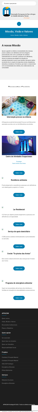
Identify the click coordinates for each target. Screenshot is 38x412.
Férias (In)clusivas (7, 370)
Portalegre (19, 161)
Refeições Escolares (7, 380)
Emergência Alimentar (8, 367)
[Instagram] (22, 397)
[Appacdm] (19, 12)
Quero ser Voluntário (8, 344)
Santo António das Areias (19, 163)
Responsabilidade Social (9, 347)
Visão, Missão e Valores (8, 321)
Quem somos (6, 318)
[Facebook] (16, 397)
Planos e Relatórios (7, 328)
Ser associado (6, 338)
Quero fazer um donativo (9, 341)
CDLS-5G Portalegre (7, 363)
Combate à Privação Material (10, 357)
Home (12, 35)
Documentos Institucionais (9, 325)
